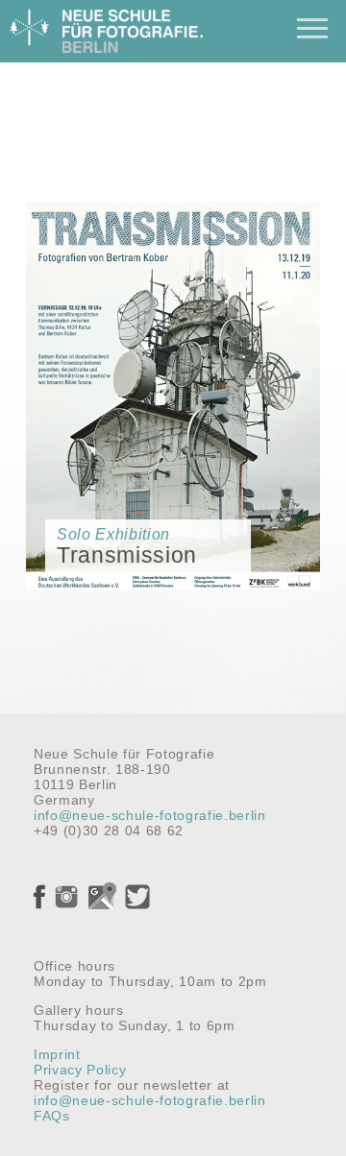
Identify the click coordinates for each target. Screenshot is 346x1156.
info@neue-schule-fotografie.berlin (150, 815)
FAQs (52, 1115)
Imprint (57, 1054)
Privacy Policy (80, 1069)
